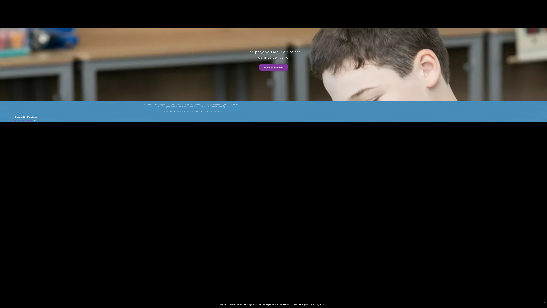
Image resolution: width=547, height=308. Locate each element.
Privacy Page (318, 304)
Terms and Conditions (24, 120)
